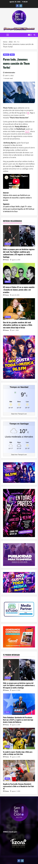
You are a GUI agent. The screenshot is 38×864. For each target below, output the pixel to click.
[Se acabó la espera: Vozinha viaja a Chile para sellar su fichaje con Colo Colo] (19, 738)
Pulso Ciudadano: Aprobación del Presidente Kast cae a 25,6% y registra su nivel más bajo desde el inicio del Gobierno (18, 719)
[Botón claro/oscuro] (30, 35)
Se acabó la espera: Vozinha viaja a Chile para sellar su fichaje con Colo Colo (17, 753)
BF (28, 113)
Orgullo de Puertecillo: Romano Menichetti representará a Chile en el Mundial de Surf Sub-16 (18, 786)
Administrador (10, 73)
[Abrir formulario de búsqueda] (34, 35)
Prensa (7, 260)
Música (6, 54)
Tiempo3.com (22, 414)
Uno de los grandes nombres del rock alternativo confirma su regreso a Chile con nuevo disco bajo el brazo (17, 325)
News (7, 712)
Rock (12, 54)
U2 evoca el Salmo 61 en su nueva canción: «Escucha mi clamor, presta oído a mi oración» (19, 290)
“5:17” (27, 131)
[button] (7, 35)
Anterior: (17, 196)
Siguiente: (18, 208)
